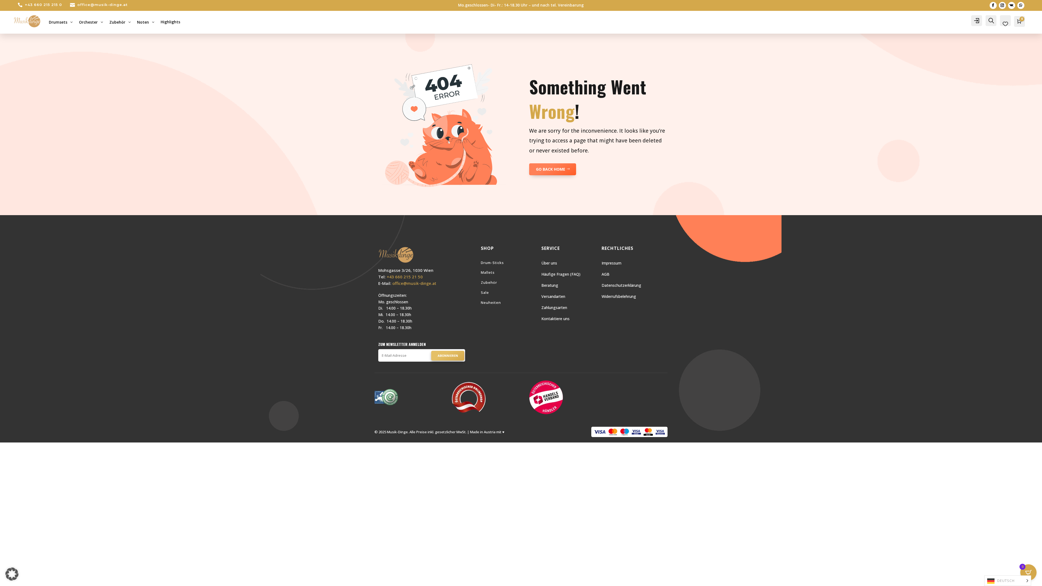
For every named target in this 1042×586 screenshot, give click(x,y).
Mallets (488, 272)
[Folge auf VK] (1011, 5)
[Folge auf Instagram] (1002, 5)
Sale (485, 292)
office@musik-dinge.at (102, 4)
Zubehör (489, 282)
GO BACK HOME (550, 169)
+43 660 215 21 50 (405, 276)
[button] (12, 574)
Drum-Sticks (492, 262)
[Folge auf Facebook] (993, 5)
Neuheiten (491, 302)
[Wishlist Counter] (1005, 24)
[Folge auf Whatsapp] (1020, 5)
